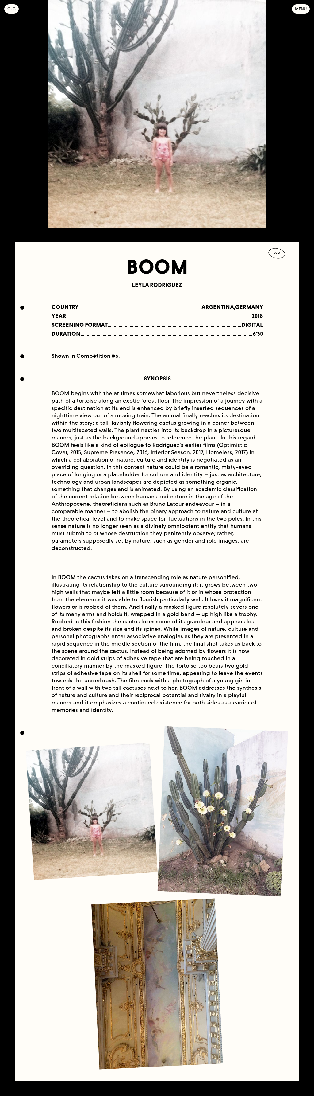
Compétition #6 (97, 356)
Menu (301, 8)
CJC (13, 8)
